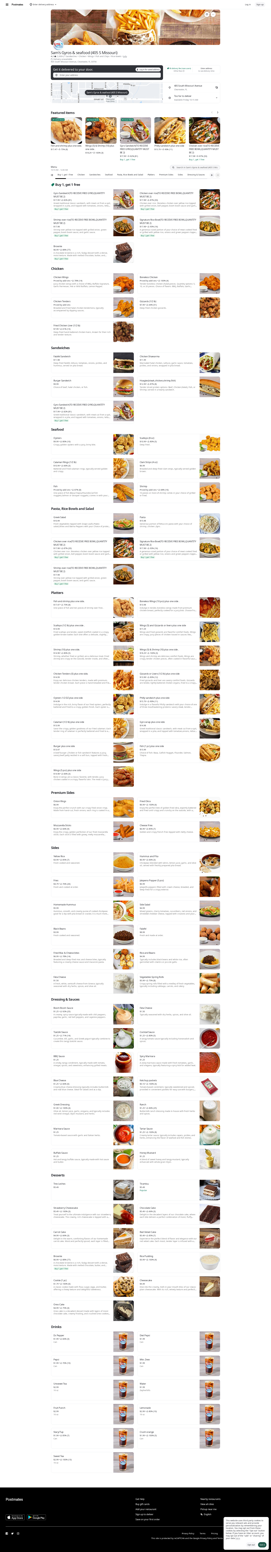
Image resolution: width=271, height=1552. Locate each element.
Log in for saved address (149, 69)
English (207, 1514)
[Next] (217, 112)
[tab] (65, 174)
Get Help (140, 1499)
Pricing (214, 1533)
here (237, 1538)
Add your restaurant (146, 1509)
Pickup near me (208, 1509)
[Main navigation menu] (7, 4)
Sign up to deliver (144, 1514)
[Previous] (212, 112)
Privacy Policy (188, 1533)
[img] (107, 92)
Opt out (251, 1544)
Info (125, 56)
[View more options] (213, 14)
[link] (206, 14)
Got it (262, 1544)
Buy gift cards (143, 1504)
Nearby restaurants (210, 1499)
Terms (203, 1533)
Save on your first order (148, 1519)
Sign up (260, 4)
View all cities (207, 1504)
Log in (248, 4)
